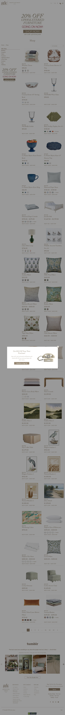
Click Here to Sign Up (21, 364)
